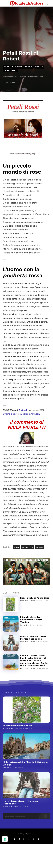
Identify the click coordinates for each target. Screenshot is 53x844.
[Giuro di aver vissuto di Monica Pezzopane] (11, 643)
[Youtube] (38, 839)
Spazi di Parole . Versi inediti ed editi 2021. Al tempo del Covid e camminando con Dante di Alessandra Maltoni (34, 660)
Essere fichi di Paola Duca (34, 598)
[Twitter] (33, 839)
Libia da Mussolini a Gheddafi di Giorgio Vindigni (31, 619)
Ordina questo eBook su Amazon (21, 413)
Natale (39, 67)
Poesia (39, 547)
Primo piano (10, 71)
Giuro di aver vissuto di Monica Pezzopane (33, 637)
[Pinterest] (29, 839)
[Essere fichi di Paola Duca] (11, 604)
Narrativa (27, 547)
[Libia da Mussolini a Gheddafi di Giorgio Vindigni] (11, 624)
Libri (16, 547)
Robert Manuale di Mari (33, 77)
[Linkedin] (24, 839)
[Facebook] (14, 839)
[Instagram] (19, 839)
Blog (6, 67)
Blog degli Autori (22, 67)
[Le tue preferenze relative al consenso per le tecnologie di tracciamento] (5, 839)
